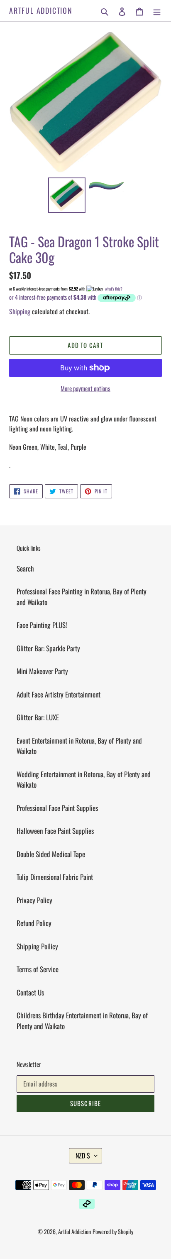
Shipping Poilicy (37, 946)
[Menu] (157, 10)
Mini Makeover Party (42, 671)
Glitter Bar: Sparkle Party (48, 648)
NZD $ (83, 1155)
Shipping (19, 311)
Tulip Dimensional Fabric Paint (55, 877)
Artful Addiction (41, 10)
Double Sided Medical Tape (51, 854)
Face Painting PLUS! (42, 625)
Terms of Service (38, 969)
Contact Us (30, 992)
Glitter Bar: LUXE (38, 717)
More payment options (85, 388)
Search (25, 568)
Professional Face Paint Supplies (57, 808)
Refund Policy (34, 923)
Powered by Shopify (113, 1231)
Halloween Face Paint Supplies (55, 830)
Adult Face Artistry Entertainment (58, 694)
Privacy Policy (34, 900)
